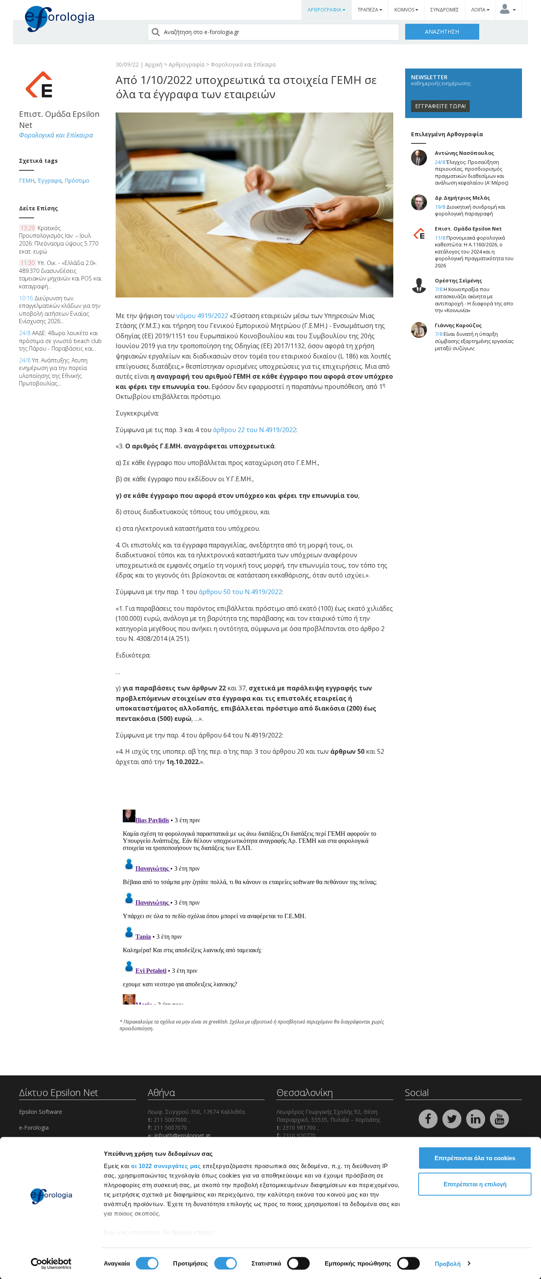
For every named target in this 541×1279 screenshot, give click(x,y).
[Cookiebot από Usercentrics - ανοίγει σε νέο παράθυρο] (51, 1263)
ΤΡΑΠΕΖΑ (368, 9)
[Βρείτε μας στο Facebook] (429, 1118)
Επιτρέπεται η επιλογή (475, 1183)
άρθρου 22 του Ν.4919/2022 (254, 429)
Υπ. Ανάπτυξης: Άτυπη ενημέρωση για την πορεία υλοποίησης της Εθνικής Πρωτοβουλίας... (53, 371)
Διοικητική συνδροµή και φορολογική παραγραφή (470, 210)
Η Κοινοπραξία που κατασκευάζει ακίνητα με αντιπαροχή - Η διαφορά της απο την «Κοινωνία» (474, 300)
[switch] (225, 1263)
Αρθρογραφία (186, 64)
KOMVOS (404, 9)
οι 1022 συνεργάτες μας (166, 1166)
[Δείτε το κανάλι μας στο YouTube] (499, 1118)
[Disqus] (254, 905)
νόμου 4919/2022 (202, 315)
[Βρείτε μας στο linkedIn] (476, 1118)
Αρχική (153, 64)
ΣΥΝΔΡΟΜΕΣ (445, 9)
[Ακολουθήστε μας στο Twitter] (453, 1118)
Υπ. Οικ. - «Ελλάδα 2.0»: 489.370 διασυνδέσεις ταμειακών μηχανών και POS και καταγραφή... (60, 274)
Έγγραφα (49, 180)
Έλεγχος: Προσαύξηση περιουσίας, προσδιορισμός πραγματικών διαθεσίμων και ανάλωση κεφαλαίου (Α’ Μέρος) (471, 173)
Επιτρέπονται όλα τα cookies (474, 1158)
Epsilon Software (40, 1111)
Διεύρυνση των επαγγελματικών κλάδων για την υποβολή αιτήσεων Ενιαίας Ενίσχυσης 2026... (59, 309)
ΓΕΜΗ (26, 180)
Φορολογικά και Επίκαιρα (243, 64)
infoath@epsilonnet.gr (182, 1135)
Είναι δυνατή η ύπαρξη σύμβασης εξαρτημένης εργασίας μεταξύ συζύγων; (474, 341)
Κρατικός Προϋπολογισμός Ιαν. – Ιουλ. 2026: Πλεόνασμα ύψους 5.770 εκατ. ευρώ (58, 239)
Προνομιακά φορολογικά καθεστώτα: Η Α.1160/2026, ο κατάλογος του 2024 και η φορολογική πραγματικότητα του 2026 (474, 251)
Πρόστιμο (77, 180)
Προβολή (448, 1263)
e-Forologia (34, 1127)
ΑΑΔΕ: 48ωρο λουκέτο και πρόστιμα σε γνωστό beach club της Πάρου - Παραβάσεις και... (60, 340)
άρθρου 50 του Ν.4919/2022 (240, 591)
